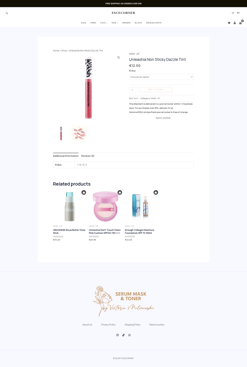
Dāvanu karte (154, 23)
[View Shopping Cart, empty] (240, 22)
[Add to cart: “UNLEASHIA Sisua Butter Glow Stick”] (83, 192)
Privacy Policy (108, 324)
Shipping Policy (132, 324)
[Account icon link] (234, 23)
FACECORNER (123, 13)
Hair (114, 23)
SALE (83, 23)
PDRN (93, 23)
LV (233, 13)
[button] (118, 57)
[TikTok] (123, 335)
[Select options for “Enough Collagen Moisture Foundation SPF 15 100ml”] (156, 192)
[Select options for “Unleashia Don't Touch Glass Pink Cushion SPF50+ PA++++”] (119, 192)
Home (56, 50)
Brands (126, 23)
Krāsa (132, 70)
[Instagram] (117, 335)
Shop (64, 50)
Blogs (138, 23)
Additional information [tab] (65, 155)
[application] (106, 23)
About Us (87, 324)
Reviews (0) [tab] (87, 155)
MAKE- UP (134, 53)
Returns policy (157, 324)
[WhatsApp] (129, 335)
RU (238, 13)
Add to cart (156, 89)
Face (102, 23)
